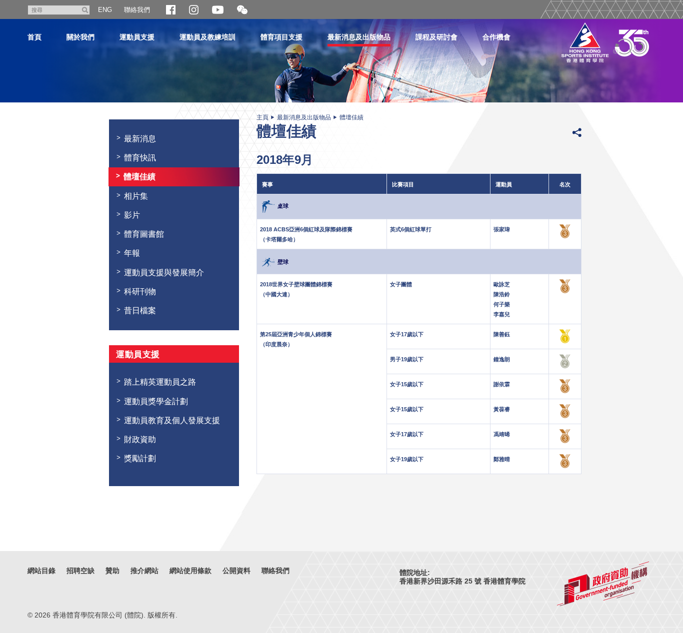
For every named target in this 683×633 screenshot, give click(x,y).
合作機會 (496, 37)
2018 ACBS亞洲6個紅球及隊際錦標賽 (306, 229)
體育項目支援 (281, 37)
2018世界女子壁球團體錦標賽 (296, 284)
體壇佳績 (352, 117)
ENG (105, 9)
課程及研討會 (437, 37)
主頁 (262, 117)
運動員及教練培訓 (208, 37)
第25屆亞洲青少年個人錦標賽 (296, 334)
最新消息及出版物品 (359, 37)
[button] (242, 10)
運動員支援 (137, 37)
